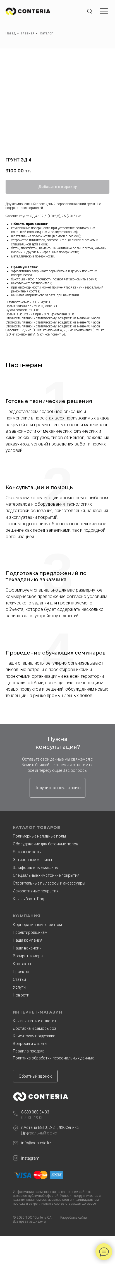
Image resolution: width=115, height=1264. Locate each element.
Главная (27, 33)
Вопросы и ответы (30, 1043)
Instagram (30, 1158)
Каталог (46, 33)
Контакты (22, 964)
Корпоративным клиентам (37, 924)
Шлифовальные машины (36, 867)
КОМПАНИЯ (26, 915)
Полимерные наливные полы (39, 836)
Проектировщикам (30, 932)
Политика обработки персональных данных (53, 1058)
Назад (11, 33)
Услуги (19, 987)
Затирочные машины (32, 859)
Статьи (19, 979)
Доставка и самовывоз (34, 1028)
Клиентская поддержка (34, 1036)
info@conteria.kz (36, 1143)
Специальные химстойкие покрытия (46, 875)
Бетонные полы (27, 852)
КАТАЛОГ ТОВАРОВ (36, 827)
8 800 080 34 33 (35, 1112)
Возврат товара (28, 956)
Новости (21, 995)
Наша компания (27, 940)
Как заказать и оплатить (36, 1021)
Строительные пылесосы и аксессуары (49, 883)
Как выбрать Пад (28, 899)
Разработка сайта (73, 1218)
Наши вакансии (27, 948)
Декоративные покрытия (36, 891)
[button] (57, 788)
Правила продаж (28, 1051)
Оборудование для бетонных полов (45, 844)
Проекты (21, 971)
